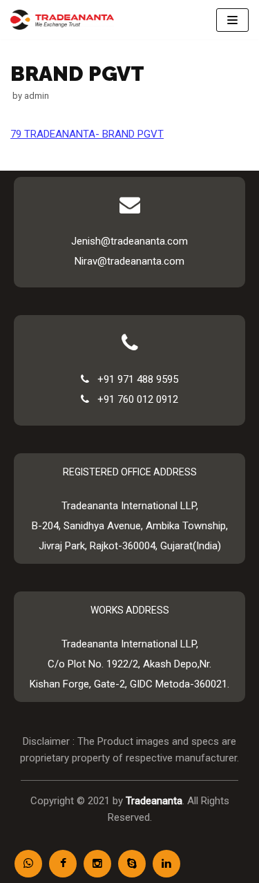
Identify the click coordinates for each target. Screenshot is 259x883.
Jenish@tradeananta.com (129, 241)
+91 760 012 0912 (133, 399)
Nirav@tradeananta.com (129, 261)
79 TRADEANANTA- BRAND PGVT (87, 134)
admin (36, 96)
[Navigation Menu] (232, 20)
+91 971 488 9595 (133, 379)
